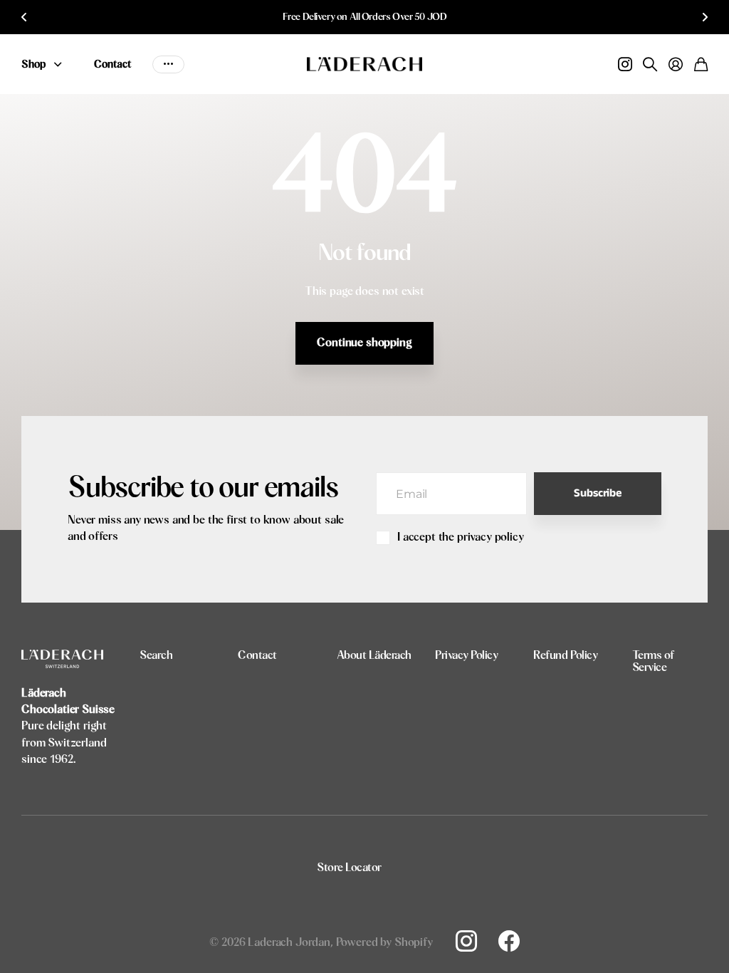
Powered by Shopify (384, 942)
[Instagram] (466, 941)
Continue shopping (364, 342)
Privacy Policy (466, 655)
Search (156, 655)
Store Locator (349, 867)
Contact (112, 64)
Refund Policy (565, 655)
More (168, 64)
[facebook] (509, 941)
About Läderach (374, 655)
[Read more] (625, 64)
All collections (61, 64)
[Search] (650, 64)
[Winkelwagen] (701, 64)
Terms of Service (653, 662)
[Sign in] (675, 64)
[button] (24, 17)
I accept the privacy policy (460, 537)
